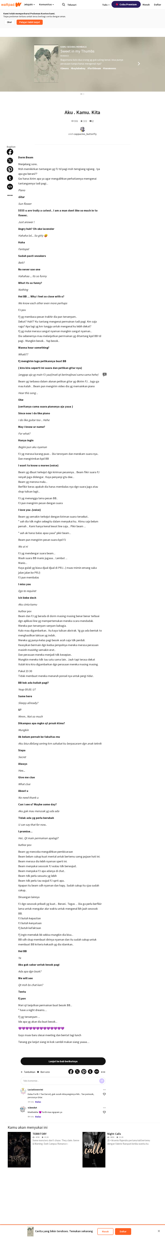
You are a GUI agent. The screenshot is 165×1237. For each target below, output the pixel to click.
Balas (38, 1101)
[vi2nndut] (23, 1109)
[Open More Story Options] (10, 195)
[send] (101, 1080)
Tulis (105, 4)
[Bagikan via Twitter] (10, 160)
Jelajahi (28, 4)
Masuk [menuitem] (146, 4)
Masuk (105, 1231)
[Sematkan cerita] (10, 186)
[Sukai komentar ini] (104, 1094)
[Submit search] (64, 4)
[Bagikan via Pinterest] (10, 169)
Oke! (9, 22)
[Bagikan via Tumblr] (10, 178)
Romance (64, 56)
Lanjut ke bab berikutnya (63, 1061)
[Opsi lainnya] (104, 1090)
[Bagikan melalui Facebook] (10, 152)
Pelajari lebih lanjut (29, 22)
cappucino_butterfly (85, 134)
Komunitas (45, 4)
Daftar (123, 1231)
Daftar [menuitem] (157, 4)
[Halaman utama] (11, 4)
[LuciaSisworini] (23, 1091)
